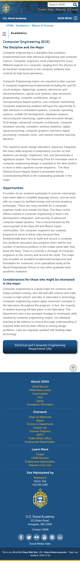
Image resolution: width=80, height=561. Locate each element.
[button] (4, 34)
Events (42, 9)
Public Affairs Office (40, 438)
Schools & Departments (40, 424)
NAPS (40, 434)
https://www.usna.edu (55, 552)
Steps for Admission (40, 417)
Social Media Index (40, 543)
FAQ (40, 397)
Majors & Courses (42, 25)
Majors (40, 420)
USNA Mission (40, 386)
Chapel (40, 454)
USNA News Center (40, 390)
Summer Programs (40, 431)
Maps (51, 9)
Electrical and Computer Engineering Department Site (40, 346)
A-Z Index (72, 9)
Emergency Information (40, 404)
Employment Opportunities (40, 441)
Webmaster (40, 477)
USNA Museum (40, 457)
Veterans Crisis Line (40, 465)
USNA (9, 25)
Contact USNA (40, 529)
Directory (61, 9)
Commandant (40, 393)
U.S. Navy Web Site (27, 552)
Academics (22, 25)
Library (40, 400)
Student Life (40, 427)
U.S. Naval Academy (14, 18)
